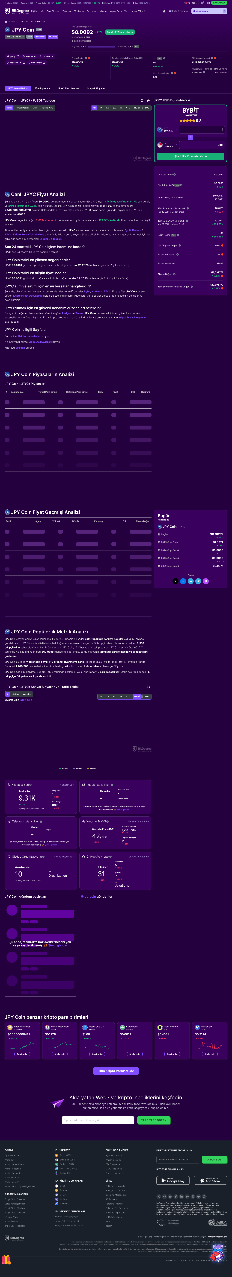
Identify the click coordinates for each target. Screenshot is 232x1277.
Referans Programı (114, 1203)
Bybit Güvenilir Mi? (114, 1155)
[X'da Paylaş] (175, 581)
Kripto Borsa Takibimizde (28, 234)
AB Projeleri (111, 1199)
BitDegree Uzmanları (115, 1190)
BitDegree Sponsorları (116, 1212)
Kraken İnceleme (114, 1160)
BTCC (8, 234)
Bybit (128, 230)
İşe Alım (109, 1221)
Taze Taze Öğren (154, 1120)
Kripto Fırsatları (12, 1182)
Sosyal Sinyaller (96, 88)
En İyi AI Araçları (12, 1217)
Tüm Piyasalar (43, 88)
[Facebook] (175, 1196)
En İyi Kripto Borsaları (15, 1199)
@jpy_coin (26, 699)
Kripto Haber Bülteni (14, 1164)
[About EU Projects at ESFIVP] (168, 1221)
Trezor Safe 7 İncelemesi (67, 1221)
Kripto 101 (9, 1160)
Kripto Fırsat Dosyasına (27, 295)
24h (159, 58)
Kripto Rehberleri (13, 1168)
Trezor (57, 238)
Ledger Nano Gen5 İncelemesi (69, 1225)
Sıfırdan (20, 347)
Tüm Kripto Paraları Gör (116, 1071)
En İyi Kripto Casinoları (15, 1212)
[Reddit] (198, 1196)
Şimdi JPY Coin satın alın (189, 156)
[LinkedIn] (181, 1196)
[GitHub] (204, 1196)
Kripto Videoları (12, 1177)
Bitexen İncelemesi (115, 1173)
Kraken (136, 230)
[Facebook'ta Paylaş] (183, 581)
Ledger (43, 238)
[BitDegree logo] (14, 1238)
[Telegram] (164, 1196)
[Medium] (187, 1196)
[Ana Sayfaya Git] (7, 22)
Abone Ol (214, 1159)
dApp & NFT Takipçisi (15, 1225)
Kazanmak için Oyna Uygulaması (20, 1186)
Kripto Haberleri (12, 1173)
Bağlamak (219, 2)
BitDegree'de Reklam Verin (118, 1208)
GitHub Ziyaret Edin (64, 856)
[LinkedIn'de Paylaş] (190, 581)
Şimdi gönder (123, 809)
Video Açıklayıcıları (40, 341)
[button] (141, 3)
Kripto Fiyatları (11, 1221)
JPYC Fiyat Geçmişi (69, 88)
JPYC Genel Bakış (17, 88)
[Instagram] (192, 1196)
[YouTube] (170, 1196)
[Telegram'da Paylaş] (198, 581)
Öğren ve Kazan (12, 1155)
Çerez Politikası (202, 1260)
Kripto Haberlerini (29, 336)
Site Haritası (172, 1260)
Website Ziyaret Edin (138, 821)
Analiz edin (22, 1054)
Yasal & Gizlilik (186, 1260)
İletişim (109, 1225)
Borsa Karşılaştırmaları (15, 1203)
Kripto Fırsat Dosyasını (132, 317)
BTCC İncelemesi (114, 1164)
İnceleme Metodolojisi (116, 1195)
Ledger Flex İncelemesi (66, 1216)
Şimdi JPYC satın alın (118, 32)
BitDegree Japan (114, 1217)
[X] (158, 1196)
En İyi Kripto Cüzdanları (16, 1208)
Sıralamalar (27, 21)
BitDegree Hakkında (115, 1186)
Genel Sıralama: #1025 (15, 37)
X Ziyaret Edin (67, 784)
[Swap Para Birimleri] (190, 137)
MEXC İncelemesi (114, 1168)
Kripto (14, 21)
